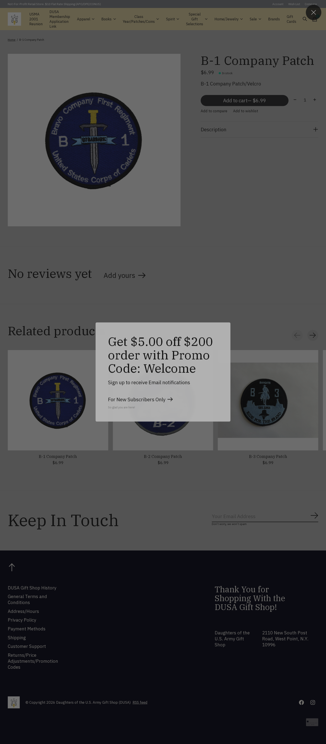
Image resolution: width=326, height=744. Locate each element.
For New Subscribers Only (136, 399)
